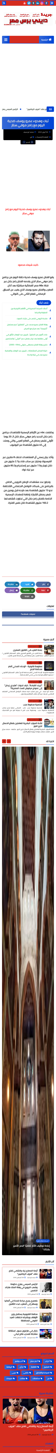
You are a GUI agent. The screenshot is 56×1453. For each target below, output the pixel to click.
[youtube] (25, 3)
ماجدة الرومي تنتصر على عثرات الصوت (32, 318)
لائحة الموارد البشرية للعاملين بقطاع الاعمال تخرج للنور (22, 724)
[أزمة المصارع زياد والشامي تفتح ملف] (46, 1274)
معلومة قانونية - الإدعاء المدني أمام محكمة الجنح (25, 667)
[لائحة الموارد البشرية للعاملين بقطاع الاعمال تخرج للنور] (49, 723)
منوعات (9, 1378)
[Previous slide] (9, 741)
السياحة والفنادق (43, 1372)
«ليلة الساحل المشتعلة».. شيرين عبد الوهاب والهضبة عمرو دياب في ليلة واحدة (26, 352)
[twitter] (29, 3)
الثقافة (34, 1367)
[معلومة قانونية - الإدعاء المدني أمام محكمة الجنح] (49, 666)
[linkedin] (38, 3)
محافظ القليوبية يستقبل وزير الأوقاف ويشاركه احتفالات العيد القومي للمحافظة (24, 1317)
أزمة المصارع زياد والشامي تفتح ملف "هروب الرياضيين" (23, 1272)
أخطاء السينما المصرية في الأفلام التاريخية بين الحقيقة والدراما (29, 310)
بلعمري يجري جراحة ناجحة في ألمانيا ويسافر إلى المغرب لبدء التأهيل (21, 1302)
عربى (14, 1372)
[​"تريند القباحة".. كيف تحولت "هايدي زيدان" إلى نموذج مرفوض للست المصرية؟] (49, 685)
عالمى (26, 1372)
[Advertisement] (28, 77)
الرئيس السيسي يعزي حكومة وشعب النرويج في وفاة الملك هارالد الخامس (21, 1287)
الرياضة (9, 1367)
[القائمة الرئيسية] (6, 39)
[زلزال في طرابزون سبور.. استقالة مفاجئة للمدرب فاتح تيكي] (46, 1334)
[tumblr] (33, 3)
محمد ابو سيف (46, 1434)
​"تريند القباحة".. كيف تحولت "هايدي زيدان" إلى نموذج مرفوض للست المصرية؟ (23, 686)
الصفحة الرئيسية (42, 137)
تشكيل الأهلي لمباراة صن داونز (34, 1249)
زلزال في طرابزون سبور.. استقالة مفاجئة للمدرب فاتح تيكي (23, 1332)
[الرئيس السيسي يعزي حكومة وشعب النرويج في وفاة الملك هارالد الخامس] (46, 1287)
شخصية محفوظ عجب (32, 704)
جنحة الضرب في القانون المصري (27, 650)
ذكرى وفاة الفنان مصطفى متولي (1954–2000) (28, 344)
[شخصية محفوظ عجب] (49, 704)
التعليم (47, 1367)
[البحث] (4, 3)
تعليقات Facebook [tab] (28, 614)
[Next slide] (4, 741)
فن (31, 137)
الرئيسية (44, 39)
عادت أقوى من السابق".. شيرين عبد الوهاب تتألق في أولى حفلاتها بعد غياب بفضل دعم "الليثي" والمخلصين (26, 336)
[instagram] (42, 3)
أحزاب (47, 1361)
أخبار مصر (34, 1361)
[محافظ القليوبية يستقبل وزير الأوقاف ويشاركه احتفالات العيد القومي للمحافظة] (46, 1317)
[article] (28, 1001)
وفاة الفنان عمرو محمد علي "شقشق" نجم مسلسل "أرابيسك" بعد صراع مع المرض (27, 326)
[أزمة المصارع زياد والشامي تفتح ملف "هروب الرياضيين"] (28, 1411)
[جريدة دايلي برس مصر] (28, 18)
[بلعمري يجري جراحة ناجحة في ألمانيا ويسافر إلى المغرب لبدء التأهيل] (46, 1304)
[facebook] (46, 3)
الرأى (22, 1367)
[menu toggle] (52, 3)
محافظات (36, 1378)
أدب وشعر (19, 1361)
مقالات (22, 1378)
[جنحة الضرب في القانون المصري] (49, 649)
